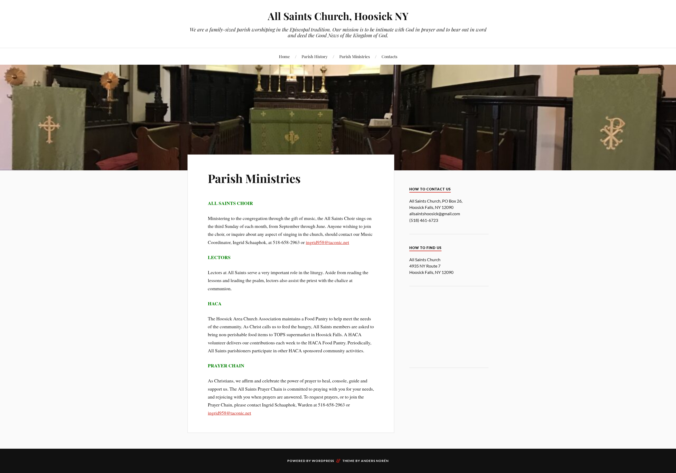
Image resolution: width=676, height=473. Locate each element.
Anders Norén (375, 461)
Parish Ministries (354, 56)
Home (284, 56)
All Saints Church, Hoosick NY (338, 16)
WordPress (323, 461)
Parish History (315, 56)
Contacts (389, 56)
